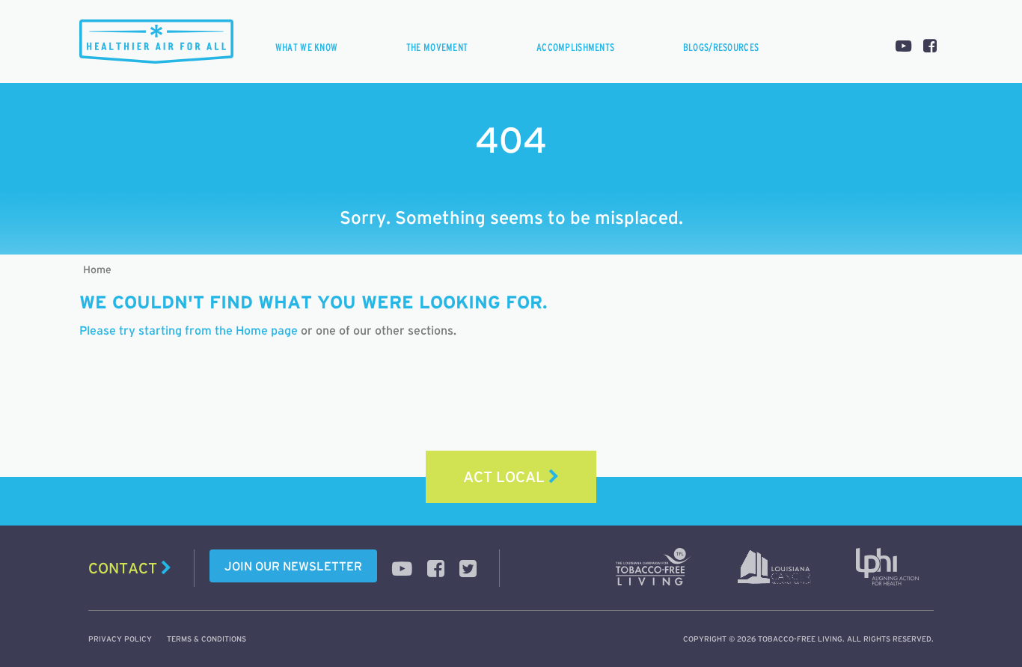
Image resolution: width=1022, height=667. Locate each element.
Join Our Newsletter (293, 566)
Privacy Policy (120, 639)
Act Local (505, 477)
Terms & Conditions (206, 639)
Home (97, 269)
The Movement (437, 47)
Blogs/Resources (721, 47)
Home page (267, 330)
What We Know (306, 47)
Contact (124, 568)
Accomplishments (575, 47)
